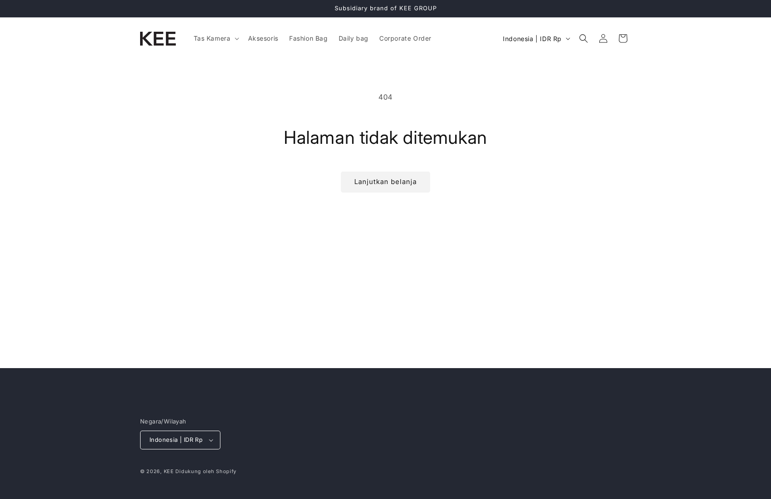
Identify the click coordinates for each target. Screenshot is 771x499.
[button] (215, 38)
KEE (169, 471)
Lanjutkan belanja (385, 181)
